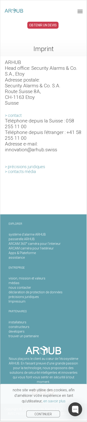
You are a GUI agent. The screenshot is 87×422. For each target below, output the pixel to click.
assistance (17, 257)
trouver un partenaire (24, 336)
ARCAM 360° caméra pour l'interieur (35, 244)
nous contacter (20, 287)
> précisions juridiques (25, 166)
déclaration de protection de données (35, 292)
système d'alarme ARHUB (27, 234)
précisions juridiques (24, 297)
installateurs (17, 322)
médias (14, 283)
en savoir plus (54, 401)
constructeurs (19, 327)
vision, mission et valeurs (27, 278)
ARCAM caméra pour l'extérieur (31, 248)
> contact (13, 115)
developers (17, 331)
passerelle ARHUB (22, 239)
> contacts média (20, 171)
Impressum (17, 301)
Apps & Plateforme (22, 253)
